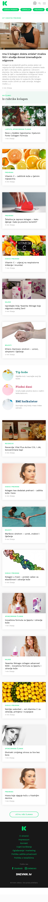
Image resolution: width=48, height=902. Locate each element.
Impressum (24, 839)
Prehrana (39, 9)
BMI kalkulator (27, 401)
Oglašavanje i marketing (24, 850)
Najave (8, 302)
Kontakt (24, 843)
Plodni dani (24, 386)
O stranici (24, 836)
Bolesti (8, 345)
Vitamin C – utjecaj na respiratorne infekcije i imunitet (22, 263)
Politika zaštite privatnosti (24, 854)
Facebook (18, 868)
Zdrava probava (10, 9)
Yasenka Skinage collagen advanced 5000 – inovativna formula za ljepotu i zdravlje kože (23, 666)
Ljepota (8, 129)
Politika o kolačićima (24, 858)
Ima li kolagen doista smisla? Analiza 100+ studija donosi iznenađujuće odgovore (24, 57)
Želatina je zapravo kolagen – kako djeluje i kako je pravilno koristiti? (21, 220)
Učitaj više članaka (24, 814)
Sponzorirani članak (22, 129)
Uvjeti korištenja (24, 847)
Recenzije (9, 443)
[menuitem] (35, 3)
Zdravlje (26, 9)
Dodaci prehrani (12, 259)
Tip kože (22, 372)
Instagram (31, 868)
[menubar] (35, 3)
